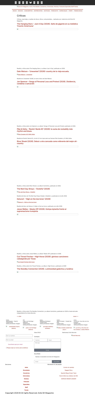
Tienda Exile (78, 10)
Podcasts (54, 10)
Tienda (26, 390)
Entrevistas (38, 10)
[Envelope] (45, 2)
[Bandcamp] (42, 2)
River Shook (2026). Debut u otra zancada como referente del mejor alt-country (47, 142)
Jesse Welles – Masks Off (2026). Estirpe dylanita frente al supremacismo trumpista (41, 210)
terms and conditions (22, 348)
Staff (71, 10)
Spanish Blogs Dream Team (68, 373)
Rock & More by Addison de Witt (68, 376)
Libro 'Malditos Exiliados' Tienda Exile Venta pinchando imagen (47, 321)
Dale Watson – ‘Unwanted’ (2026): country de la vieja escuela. (43, 71)
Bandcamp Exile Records (69, 332)
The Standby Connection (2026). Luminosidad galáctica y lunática (45, 269)
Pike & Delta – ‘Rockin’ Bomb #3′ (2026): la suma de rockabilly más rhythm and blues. (45, 130)
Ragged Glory (69, 370)
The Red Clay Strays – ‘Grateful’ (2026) (33, 189)
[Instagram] (23, 2)
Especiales (63, 10)
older (19, 316)
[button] (73, 2)
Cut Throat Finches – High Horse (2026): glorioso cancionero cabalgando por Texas (42, 258)
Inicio (15, 10)
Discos (20, 10)
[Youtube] (38, 2)
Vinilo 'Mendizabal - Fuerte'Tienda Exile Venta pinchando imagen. (13, 321)
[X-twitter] (19, 2)
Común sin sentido (68, 367)
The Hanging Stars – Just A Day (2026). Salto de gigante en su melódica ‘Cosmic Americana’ (47, 25)
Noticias (47, 10)
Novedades (26, 370)
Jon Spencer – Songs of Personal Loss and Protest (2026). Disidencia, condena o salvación (46, 82)
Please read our (17, 347)
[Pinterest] (34, 2)
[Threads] (27, 2)
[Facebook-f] (16, 2)
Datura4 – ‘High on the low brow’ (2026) (34, 199)
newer (75, 316)
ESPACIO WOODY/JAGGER (68, 379)
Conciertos (28, 10)
